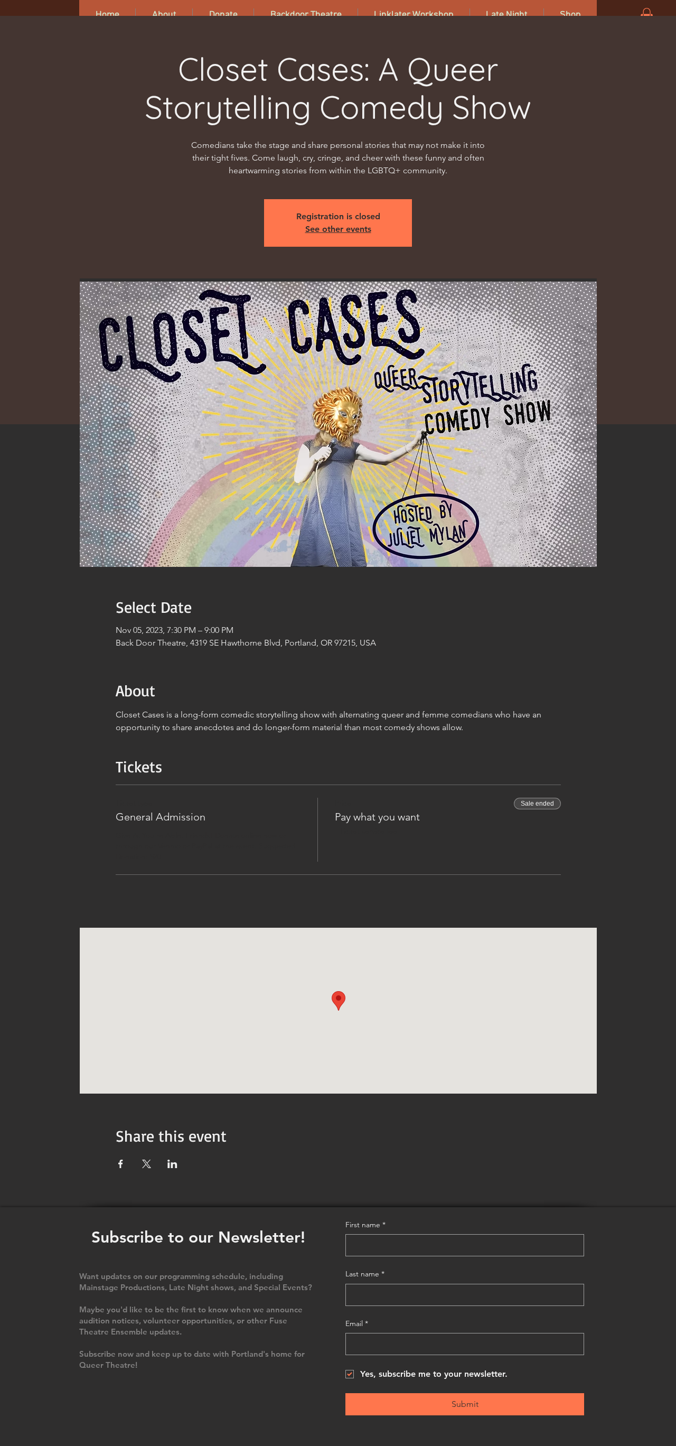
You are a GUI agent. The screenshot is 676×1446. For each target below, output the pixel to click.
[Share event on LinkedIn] (172, 1164)
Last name (364, 1274)
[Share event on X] (147, 1164)
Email (356, 1323)
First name (365, 1224)
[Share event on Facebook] (121, 1164)
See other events (338, 229)
